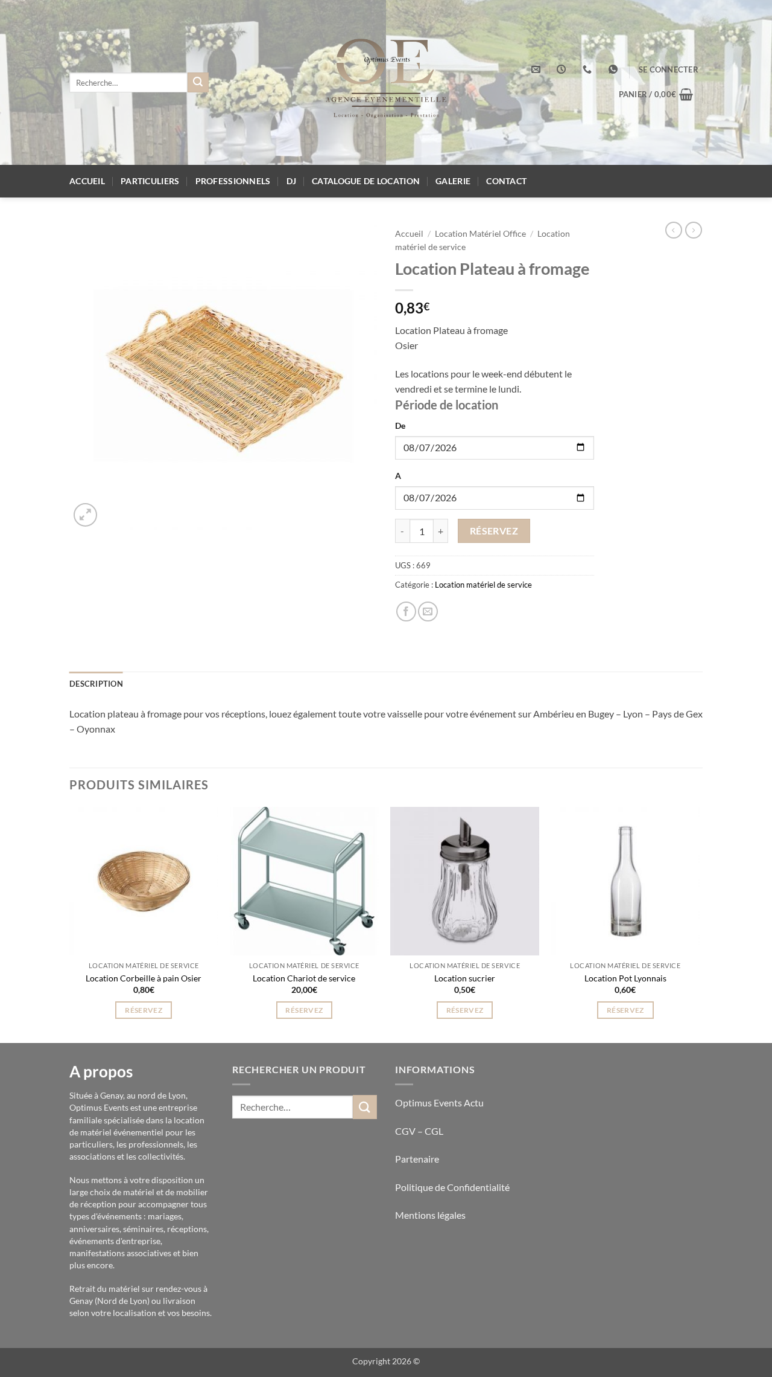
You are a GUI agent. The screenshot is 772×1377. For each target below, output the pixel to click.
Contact (506, 181)
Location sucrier (464, 978)
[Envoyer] (198, 82)
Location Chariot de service (304, 978)
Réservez (494, 530)
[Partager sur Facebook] (406, 611)
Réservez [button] (143, 1010)
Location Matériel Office (480, 234)
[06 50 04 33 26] (589, 69)
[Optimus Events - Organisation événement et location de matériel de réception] (386, 82)
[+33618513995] (615, 69)
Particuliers (150, 181)
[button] (668, 69)
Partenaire (418, 1158)
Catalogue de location (366, 181)
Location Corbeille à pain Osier (143, 978)
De (400, 425)
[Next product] (673, 230)
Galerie (452, 181)
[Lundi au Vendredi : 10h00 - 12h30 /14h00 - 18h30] (563, 69)
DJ (291, 181)
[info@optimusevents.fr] (537, 69)
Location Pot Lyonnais (625, 978)
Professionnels (233, 181)
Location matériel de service (483, 584)
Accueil (87, 181)
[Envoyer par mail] (428, 611)
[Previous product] (693, 230)
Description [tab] (96, 683)
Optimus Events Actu (439, 1102)
